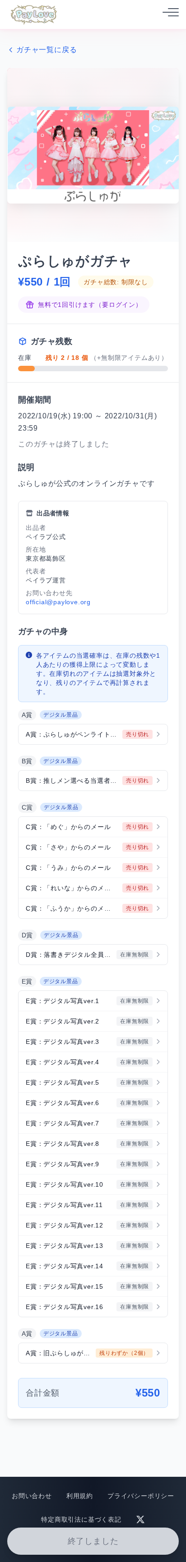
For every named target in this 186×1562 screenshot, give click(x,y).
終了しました (93, 1541)
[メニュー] (168, 14)
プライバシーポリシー (140, 1495)
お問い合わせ (32, 1495)
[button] (93, 734)
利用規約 (79, 1495)
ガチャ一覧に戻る (46, 49)
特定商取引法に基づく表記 (81, 1519)
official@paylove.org (58, 602)
